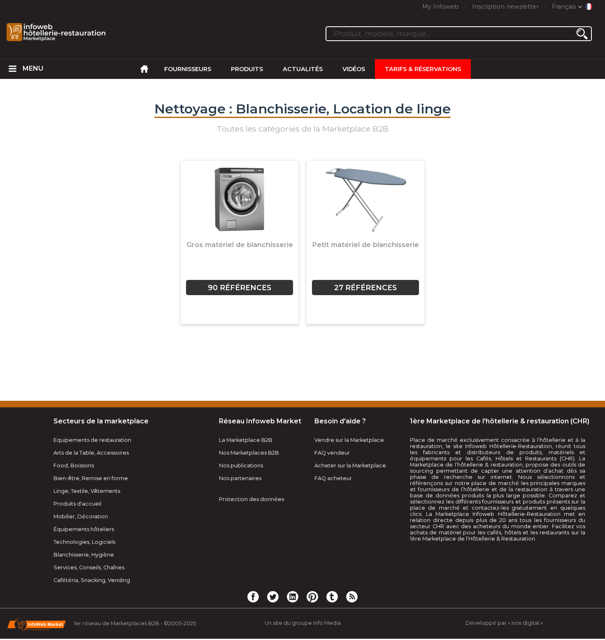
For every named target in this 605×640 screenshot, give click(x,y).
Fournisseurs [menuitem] (187, 69)
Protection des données (251, 499)
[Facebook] (253, 596)
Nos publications (241, 465)
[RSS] (351, 596)
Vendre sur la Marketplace (349, 440)
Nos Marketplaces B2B (249, 453)
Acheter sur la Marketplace (350, 465)
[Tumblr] (332, 596)
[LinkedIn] (292, 596)
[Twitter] (272, 596)
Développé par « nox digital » (504, 623)
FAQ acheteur (333, 478)
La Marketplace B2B (245, 440)
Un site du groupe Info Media (303, 623)
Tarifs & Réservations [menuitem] (423, 69)
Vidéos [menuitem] (353, 69)
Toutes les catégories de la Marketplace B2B (303, 129)
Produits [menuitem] (247, 69)
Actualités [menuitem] (303, 69)
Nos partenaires (240, 478)
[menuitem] (12, 69)
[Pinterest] (312, 596)
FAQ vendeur (332, 453)
